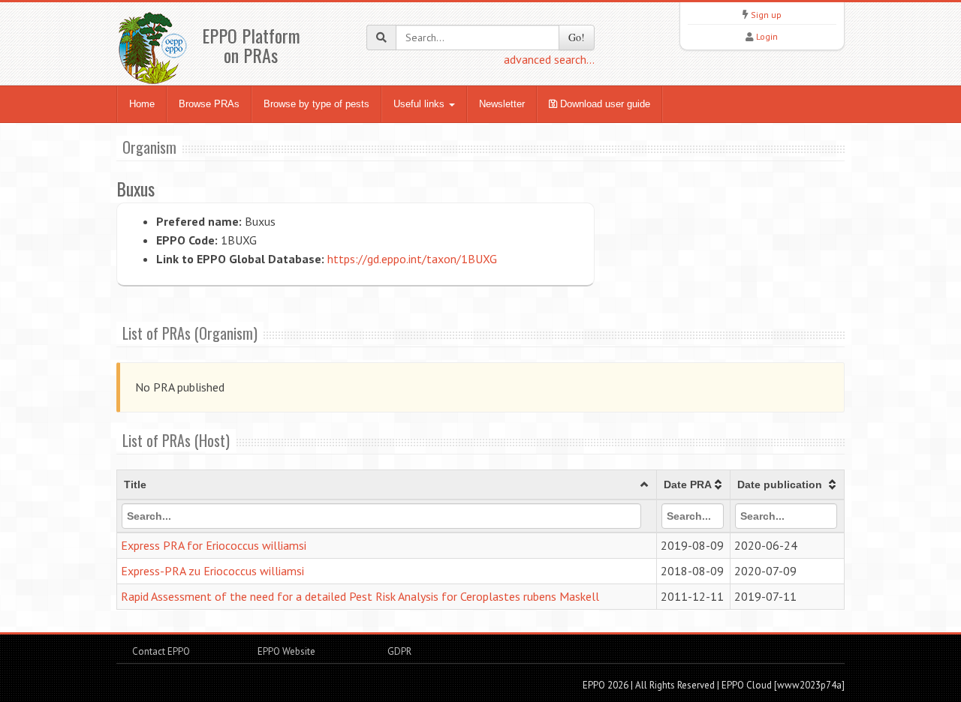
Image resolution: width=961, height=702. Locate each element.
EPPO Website (286, 651)
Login (767, 36)
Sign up (766, 14)
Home (142, 104)
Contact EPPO (161, 651)
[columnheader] (387, 485)
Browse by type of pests (316, 104)
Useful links (420, 104)
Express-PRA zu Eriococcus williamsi (212, 570)
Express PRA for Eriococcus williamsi (213, 545)
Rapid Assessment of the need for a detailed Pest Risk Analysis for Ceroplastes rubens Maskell (360, 596)
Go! (576, 37)
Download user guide (603, 104)
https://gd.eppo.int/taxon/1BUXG (412, 258)
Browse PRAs (209, 104)
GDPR (398, 651)
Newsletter (502, 104)
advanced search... (549, 59)
